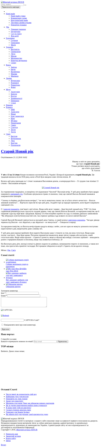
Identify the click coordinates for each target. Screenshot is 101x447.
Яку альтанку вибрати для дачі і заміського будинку (17, 281)
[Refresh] (5, 315)
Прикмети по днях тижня (16, 399)
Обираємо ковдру (13, 286)
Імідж (13, 69)
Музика (14, 121)
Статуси (14, 127)
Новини (9, 105)
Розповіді (15, 83)
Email (4, 296)
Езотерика (10, 38)
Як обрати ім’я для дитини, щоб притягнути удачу (27, 414)
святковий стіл (16, 194)
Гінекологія (15, 52)
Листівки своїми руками (21, 23)
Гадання (14, 40)
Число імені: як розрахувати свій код (21, 394)
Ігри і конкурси (17, 116)
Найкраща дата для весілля (17, 396)
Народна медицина (19, 60)
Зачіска (14, 67)
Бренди (14, 94)
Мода (8, 89)
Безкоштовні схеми (19, 18)
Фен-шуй (15, 36)
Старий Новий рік (17, 151)
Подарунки (15, 31)
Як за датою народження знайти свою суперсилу (26, 405)
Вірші (13, 114)
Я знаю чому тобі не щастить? (18, 408)
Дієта (13, 54)
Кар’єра (14, 143)
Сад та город (16, 34)
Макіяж (14, 74)
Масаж (14, 56)
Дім (7, 27)
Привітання (16, 123)
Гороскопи (15, 43)
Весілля (14, 136)
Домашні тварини (18, 29)
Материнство (16, 58)
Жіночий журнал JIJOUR (26, 430)
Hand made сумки (18, 16)
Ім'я (3, 293)
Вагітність (15, 49)
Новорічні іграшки (19, 25)
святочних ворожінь (76, 220)
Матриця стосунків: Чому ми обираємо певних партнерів (30, 403)
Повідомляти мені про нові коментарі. (20, 325)
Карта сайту (11, 438)
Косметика (15, 72)
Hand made (10, 14)
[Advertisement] (19, 369)
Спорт (13, 63)
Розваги (9, 107)
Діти (13, 141)
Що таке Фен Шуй (16, 270)
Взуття (14, 96)
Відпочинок (16, 138)
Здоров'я (9, 47)
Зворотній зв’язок (13, 436)
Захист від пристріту (14, 401)
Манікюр (14, 76)
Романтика (15, 85)
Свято (13, 125)
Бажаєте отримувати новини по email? (17, 341)
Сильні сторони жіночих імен (18, 410)
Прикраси (15, 101)
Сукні (13, 103)
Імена (8, 441)
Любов (9, 78)
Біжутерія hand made (19, 20)
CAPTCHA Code (31, 320)
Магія (13, 45)
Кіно (13, 118)
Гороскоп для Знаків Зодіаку (18, 412)
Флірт (13, 87)
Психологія (15, 145)
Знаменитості (16, 98)
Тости (13, 132)
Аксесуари (15, 92)
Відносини (15, 81)
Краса (8, 65)
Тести (13, 130)
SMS (13, 109)
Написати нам (12, 434)
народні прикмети (11, 209)
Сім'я (8, 134)
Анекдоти (15, 112)
